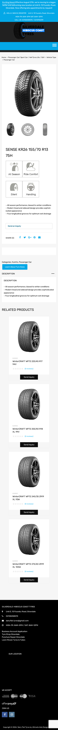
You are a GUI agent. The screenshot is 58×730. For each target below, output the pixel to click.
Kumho (15, 262)
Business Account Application (14, 631)
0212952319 (38, 20)
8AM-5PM (26, 17)
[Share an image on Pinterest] (34, 237)
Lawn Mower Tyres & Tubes (13, 640)
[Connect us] (5, 714)
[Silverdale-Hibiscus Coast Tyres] (29, 38)
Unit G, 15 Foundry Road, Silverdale (41, 13)
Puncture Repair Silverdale (13, 637)
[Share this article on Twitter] (24, 237)
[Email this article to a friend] (39, 237)
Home (4, 57)
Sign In (15, 13)
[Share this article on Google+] (29, 237)
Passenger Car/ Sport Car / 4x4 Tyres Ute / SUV (26, 57)
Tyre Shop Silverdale (11, 634)
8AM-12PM (38, 17)
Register (22, 13)
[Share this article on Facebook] (19, 237)
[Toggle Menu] (54, 46)
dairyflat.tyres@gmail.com (17, 621)
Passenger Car (25, 262)
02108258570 (27, 20)
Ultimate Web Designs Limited (43, 727)
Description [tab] (8, 273)
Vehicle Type (51, 57)
